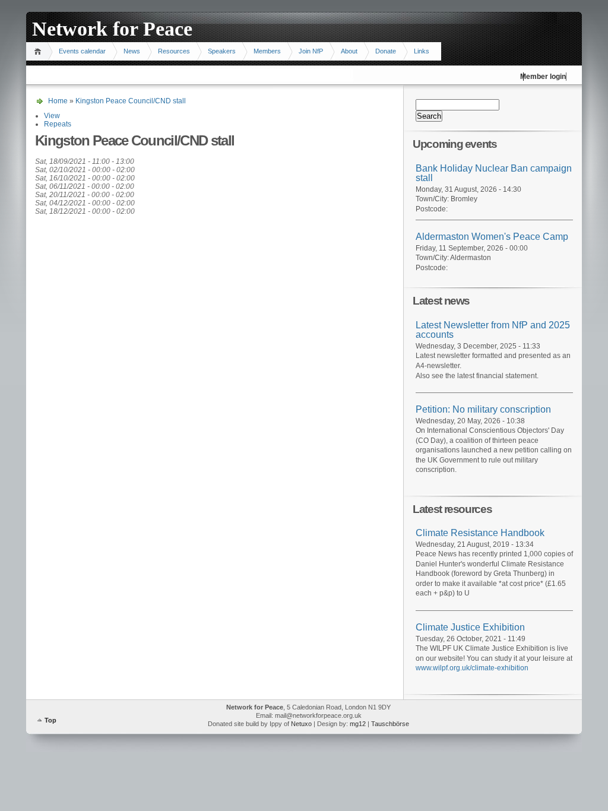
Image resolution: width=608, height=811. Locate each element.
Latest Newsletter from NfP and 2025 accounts (493, 330)
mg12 (358, 723)
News (132, 51)
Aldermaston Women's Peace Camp (492, 237)
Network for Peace (112, 29)
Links (421, 51)
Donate (385, 51)
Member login (543, 76)
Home (39, 51)
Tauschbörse (390, 723)
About (349, 51)
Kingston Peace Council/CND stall (130, 101)
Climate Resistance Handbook (480, 533)
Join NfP (311, 51)
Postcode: (432, 209)
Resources (174, 51)
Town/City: (433, 199)
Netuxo (301, 723)
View (52, 116)
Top (50, 720)
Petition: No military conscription (483, 409)
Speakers (222, 51)
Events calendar (82, 51)
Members (267, 51)
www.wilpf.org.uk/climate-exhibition (472, 668)
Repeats (57, 124)
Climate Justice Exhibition (470, 627)
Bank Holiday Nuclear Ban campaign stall (494, 173)
